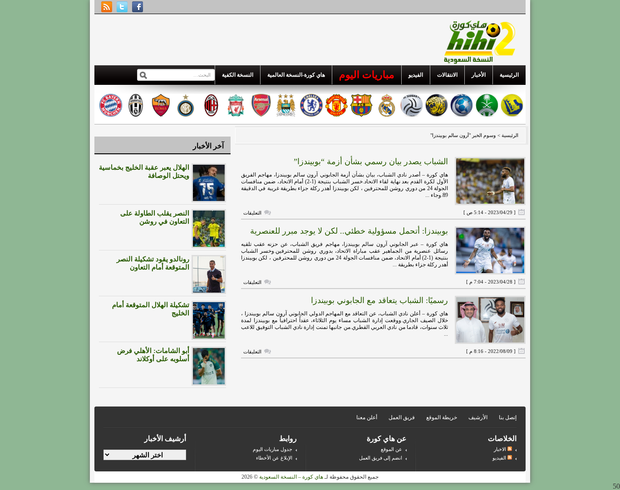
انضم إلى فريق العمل (380, 458)
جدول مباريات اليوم (272, 449)
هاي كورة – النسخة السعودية (291, 477)
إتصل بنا (508, 417)
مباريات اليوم (366, 74)
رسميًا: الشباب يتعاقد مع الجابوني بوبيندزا (379, 300)
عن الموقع (391, 449)
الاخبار (500, 449)
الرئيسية (509, 75)
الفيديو (415, 75)
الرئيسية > (507, 135)
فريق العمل (402, 417)
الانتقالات (447, 75)
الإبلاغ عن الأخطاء (274, 458)
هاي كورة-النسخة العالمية (296, 75)
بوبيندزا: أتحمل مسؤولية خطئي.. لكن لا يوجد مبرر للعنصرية (349, 230)
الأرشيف (477, 417)
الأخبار (479, 75)
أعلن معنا (366, 417)
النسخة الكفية (237, 75)
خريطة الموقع (441, 417)
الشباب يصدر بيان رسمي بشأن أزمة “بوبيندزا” (371, 161)
